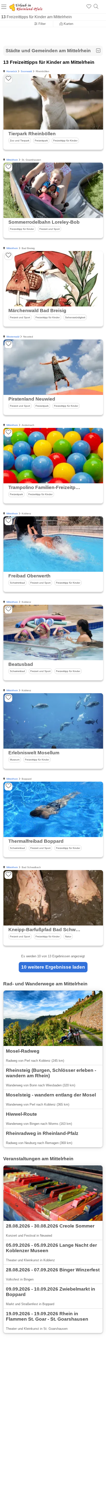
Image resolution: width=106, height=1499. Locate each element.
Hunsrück (11, 71)
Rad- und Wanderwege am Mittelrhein (45, 983)
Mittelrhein (12, 159)
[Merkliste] (89, 6)
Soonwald (26, 71)
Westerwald (12, 336)
